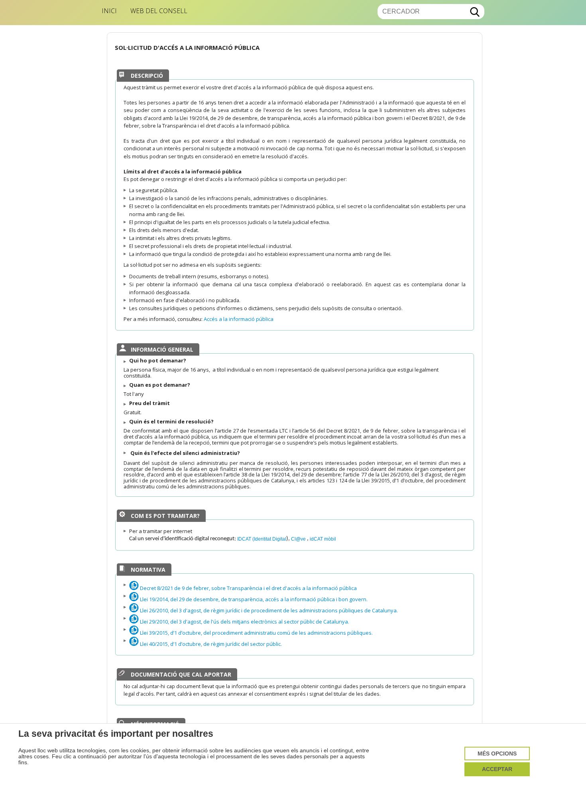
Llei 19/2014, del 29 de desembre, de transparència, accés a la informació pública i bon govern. (253, 599)
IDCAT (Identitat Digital (261, 538)
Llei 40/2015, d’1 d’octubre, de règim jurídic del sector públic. (210, 643)
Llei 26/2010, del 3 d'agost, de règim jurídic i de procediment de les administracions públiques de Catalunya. (268, 610)
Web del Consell (158, 10)
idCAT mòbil (323, 538)
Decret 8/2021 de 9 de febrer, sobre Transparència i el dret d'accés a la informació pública (248, 588)
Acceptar (497, 769)
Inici (109, 10)
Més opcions (497, 754)
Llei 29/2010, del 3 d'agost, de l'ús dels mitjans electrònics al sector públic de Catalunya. (244, 621)
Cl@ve (299, 538)
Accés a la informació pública (239, 319)
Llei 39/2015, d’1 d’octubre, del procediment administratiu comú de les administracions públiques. (256, 632)
